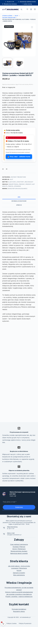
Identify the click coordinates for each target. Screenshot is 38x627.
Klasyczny (12, 182)
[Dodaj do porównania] (6, 169)
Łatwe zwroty (28, 4)
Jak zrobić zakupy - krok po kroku (19, 566)
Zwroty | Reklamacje (19, 549)
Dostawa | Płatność (19, 547)
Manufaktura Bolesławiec (17, 188)
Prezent (22, 184)
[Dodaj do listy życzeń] (3, 169)
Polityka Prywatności (25, 623)
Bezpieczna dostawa (10, 4)
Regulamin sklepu (19, 611)
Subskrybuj (19, 507)
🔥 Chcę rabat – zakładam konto (18, 156)
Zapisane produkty (19, 573)
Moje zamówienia (19, 575)
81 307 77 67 (10, 528)
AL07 (11, 179)
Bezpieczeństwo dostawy (19, 551)
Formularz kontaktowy (19, 609)
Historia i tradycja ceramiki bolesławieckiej (19, 592)
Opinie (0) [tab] (19, 205)
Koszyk (19, 570)
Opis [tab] (19, 197)
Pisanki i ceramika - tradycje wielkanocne (19, 596)
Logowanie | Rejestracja (19, 568)
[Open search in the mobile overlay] (21, 9)
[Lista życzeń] (27, 9)
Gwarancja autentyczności (28, 1)
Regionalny (29, 182)
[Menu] (35, 9)
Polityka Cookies (12, 623)
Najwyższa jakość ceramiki (19, 553)
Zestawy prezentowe (18, 177)
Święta (10, 186)
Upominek (17, 186)
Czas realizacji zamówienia (19, 544)
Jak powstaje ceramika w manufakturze (19, 594)
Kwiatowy (20, 182)
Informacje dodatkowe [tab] (19, 201)
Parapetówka (13, 184)
